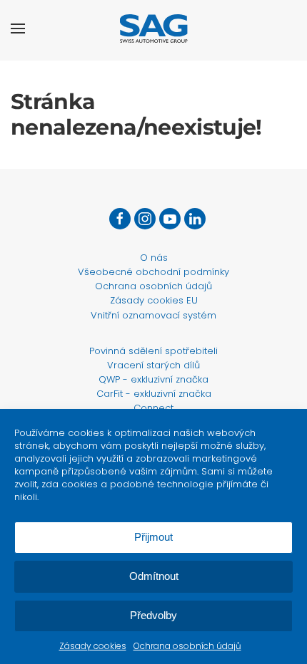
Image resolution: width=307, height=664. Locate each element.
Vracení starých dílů (153, 365)
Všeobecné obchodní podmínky (153, 272)
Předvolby (153, 615)
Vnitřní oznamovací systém (153, 315)
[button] (18, 28)
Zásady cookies (92, 646)
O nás (154, 257)
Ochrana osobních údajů (187, 646)
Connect (153, 408)
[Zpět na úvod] (154, 28)
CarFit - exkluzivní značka (153, 393)
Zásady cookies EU (154, 300)
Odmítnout (153, 576)
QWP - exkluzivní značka (153, 379)
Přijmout (153, 537)
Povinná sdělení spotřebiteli (153, 351)
